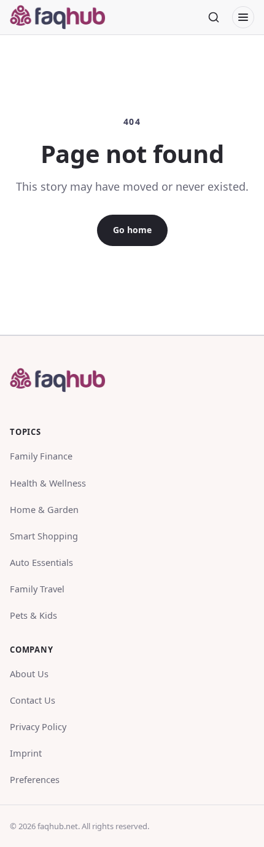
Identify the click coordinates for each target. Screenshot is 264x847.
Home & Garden (44, 509)
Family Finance (41, 456)
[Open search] (213, 17)
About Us (29, 673)
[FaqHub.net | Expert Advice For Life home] (65, 17)
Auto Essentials (41, 562)
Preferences (35, 779)
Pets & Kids (33, 615)
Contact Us (32, 700)
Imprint (26, 753)
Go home (132, 230)
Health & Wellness (48, 483)
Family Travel (37, 589)
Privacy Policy (38, 726)
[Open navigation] (243, 17)
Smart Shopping (44, 536)
